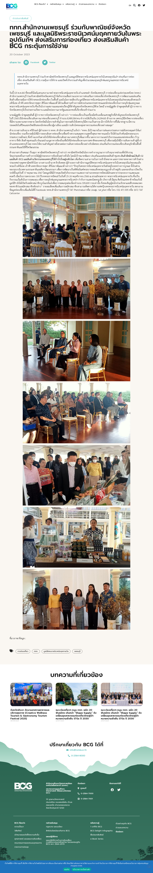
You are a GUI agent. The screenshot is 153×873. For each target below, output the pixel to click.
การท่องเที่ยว (23, 651)
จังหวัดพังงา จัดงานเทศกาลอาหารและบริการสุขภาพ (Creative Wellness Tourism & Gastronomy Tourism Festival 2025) (29, 714)
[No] (149, 866)
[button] (134, 5)
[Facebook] (139, 5)
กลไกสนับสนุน (55, 4)
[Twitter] (144, 5)
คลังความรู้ (70, 4)
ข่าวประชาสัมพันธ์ (20, 18)
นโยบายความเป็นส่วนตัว (81, 869)
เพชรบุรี (77, 651)
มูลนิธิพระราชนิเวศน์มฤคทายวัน (56, 651)
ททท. (36, 651)
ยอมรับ (66, 869)
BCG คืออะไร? (40, 4)
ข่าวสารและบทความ (86, 4)
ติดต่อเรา (102, 4)
